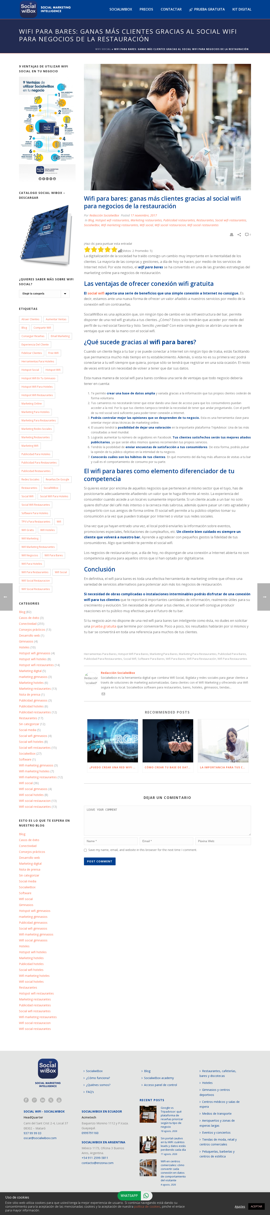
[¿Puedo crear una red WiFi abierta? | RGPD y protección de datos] (112, 740)
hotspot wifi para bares (133, 654)
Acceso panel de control (160, 1085)
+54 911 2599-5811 (95, 1158)
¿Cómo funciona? (98, 1078)
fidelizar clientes (32, 353)
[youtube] (59, 1100)
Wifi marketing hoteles (34, 771)
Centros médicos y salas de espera (220, 1104)
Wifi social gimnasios (33, 789)
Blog (91, 220)
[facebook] (26, 1100)
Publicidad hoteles (31, 706)
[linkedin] (42, 1100)
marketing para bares (164, 654)
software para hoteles (35, 513)
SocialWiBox (51, 488)
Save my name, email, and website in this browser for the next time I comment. (142, 850)
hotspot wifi (53, 370)
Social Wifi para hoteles (54, 496)
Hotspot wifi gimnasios (34, 653)
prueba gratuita (103, 626)
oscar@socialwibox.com (40, 1138)
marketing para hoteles (35, 412)
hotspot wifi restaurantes (37, 395)
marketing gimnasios (33, 677)
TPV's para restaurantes (36, 521)
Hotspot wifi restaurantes (112, 220)
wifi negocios (30, 555)
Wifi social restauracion (170, 225)
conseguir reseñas (33, 336)
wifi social (61, 572)
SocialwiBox (92, 225)
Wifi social (146, 225)
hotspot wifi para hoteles (37, 386)
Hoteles (24, 647)
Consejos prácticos (32, 630)
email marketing (60, 336)
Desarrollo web (29, 635)
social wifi (96, 293)
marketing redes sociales (37, 429)
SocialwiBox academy (159, 1078)
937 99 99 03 (32, 1133)
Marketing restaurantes (146, 220)
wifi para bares (176, 658)
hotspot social (30, 370)
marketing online (32, 403)
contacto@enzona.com (97, 1163)
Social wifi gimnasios (33, 736)
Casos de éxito (29, 618)
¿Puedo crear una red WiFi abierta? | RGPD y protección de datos (113, 767)
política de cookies (147, 1206)
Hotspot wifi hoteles (33, 659)
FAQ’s (90, 1092)
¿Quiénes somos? (98, 1085)
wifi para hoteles (32, 564)
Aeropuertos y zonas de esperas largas (217, 1122)
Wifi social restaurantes (203, 225)
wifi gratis (28, 530)
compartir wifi (42, 327)
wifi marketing (30, 538)
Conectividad (27, 624)
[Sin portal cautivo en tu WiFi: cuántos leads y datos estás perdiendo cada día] (148, 1144)
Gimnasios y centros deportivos (215, 1092)
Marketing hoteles (31, 683)
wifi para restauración (201, 658)
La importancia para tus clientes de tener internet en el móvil (224, 767)
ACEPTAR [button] (256, 1206)
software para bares (151, 658)
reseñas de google (57, 479)
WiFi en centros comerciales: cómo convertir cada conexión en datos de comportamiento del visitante (173, 1170)
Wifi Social (103, 49)
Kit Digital (241, 9)
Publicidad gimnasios (33, 700)
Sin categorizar (29, 724)
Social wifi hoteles (31, 742)
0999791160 (90, 1133)
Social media (27, 730)
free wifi (53, 353)
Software (25, 759)
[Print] (231, 234)
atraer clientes (30, 319)
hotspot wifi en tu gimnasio (38, 378)
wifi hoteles (47, 530)
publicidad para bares (232, 654)
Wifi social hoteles (31, 795)
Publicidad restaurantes (179, 220)
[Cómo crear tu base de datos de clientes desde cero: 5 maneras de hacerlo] (168, 740)
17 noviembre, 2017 (144, 215)
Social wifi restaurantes (230, 220)
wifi (59, 521)
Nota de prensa (29, 694)
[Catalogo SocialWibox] (47, 236)
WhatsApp (129, 1195)
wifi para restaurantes (232, 658)
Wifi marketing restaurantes (119, 225)
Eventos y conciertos (216, 1132)
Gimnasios (26, 641)
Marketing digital (30, 671)
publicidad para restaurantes (103, 658)
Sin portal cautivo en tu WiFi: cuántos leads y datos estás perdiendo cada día (173, 1144)
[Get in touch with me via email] (103, 694)
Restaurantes (205, 220)
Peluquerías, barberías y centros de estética (217, 1153)
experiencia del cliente (35, 344)
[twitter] (50, 1100)
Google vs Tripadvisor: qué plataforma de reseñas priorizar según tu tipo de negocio (172, 1117)
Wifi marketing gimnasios (36, 765)
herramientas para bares (100, 654)
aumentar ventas (56, 319)
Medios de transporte (217, 1114)
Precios (146, 9)
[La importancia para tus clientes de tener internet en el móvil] (223, 740)
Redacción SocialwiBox (104, 215)
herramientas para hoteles (38, 361)
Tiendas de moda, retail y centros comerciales (218, 1141)
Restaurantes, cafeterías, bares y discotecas (218, 1073)
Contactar (171, 9)
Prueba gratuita (209, 9)
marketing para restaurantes (198, 654)
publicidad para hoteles (36, 454)
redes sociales (30, 479)
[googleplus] (34, 1100)
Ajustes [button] (240, 1206)
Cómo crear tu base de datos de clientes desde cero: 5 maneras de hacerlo (169, 767)
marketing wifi (30, 446)
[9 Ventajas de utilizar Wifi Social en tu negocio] (47, 129)
